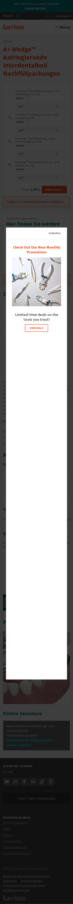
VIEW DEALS (36, 328)
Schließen (55, 233)
